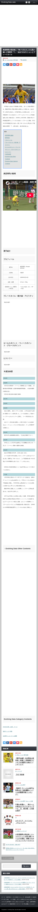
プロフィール (8, 140)
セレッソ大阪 (29, 801)
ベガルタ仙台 (9, 60)
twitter (26, 2)
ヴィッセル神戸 (21, 785)
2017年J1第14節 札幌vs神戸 (13, 844)
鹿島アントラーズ (22, 831)
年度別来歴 (8, 154)
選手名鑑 (15, 60)
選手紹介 (7, 137)
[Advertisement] (19, 26)
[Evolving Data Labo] (9, 2)
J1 (5, 60)
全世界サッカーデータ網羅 (10, 736)
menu (34, 2)
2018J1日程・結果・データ (10, 727)
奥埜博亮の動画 (9, 135)
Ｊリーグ (19, 771)
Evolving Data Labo (12, 909)
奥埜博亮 (24, 60)
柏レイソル (20, 755)
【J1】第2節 (19, 774)
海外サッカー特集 (7, 731)
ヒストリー (8, 152)
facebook (29, 2)
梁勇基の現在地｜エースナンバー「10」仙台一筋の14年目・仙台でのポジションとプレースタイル (20, 849)
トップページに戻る (8, 858)
